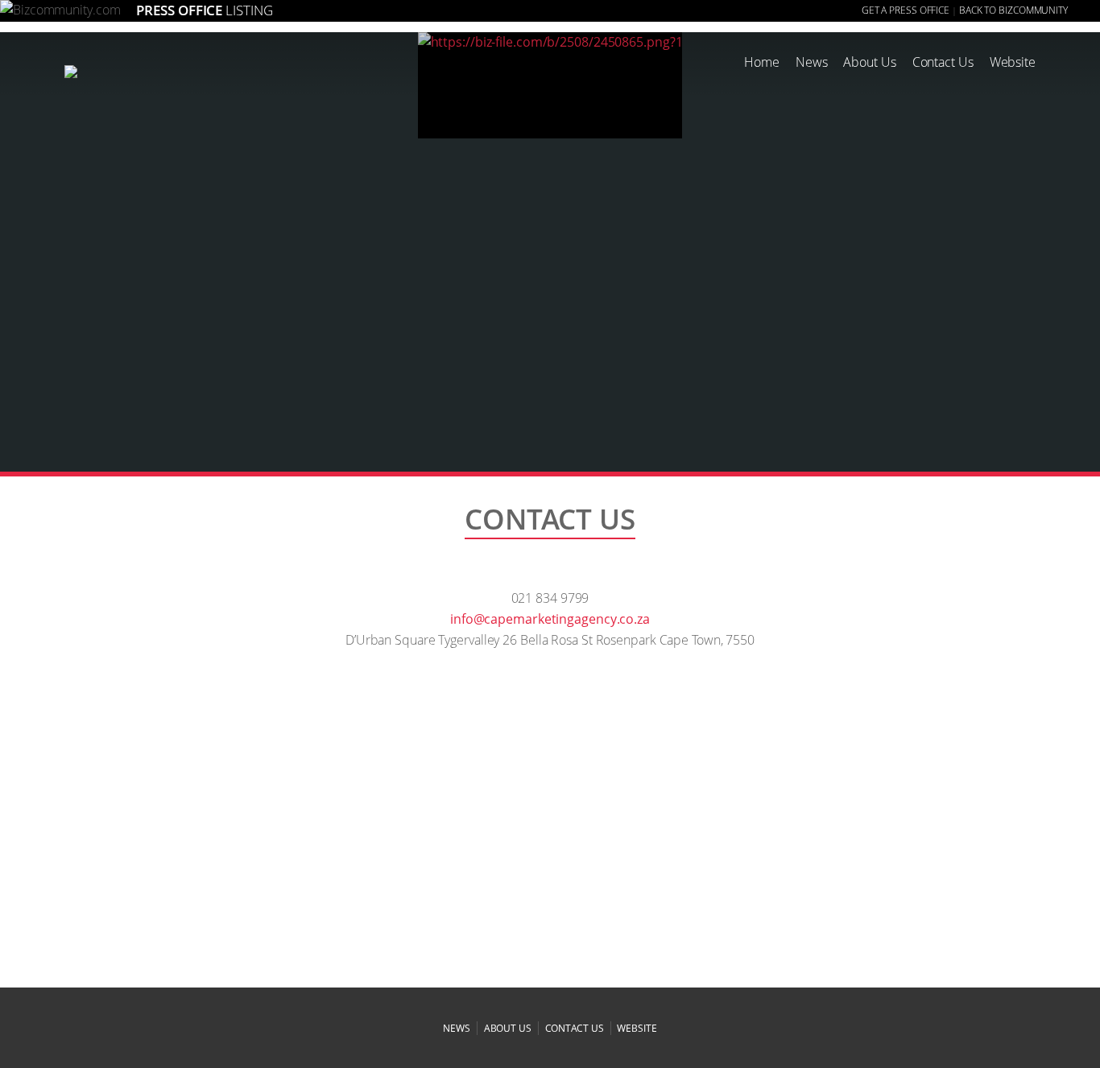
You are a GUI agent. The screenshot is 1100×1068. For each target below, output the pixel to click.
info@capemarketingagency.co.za (550, 619)
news (456, 1028)
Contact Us (943, 62)
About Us (869, 62)
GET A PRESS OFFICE (905, 10)
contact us (574, 1028)
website (636, 1028)
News (812, 62)
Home (762, 62)
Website (1013, 62)
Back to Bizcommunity (1013, 10)
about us (507, 1028)
